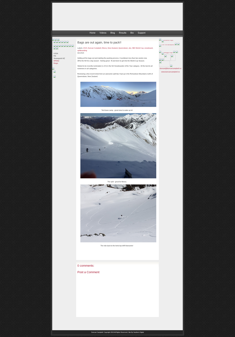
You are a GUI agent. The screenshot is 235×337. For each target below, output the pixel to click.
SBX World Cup (138, 48)
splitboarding (82, 50)
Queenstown (123, 48)
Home (92, 33)
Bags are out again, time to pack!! (99, 42)
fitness (104, 48)
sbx (130, 48)
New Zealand (113, 48)
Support (141, 33)
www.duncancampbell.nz (170, 72)
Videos (103, 33)
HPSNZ (56, 61)
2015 (85, 48)
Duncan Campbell (94, 48)
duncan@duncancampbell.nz (170, 68)
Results (122, 33)
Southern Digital (138, 332)
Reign (56, 63)
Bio (132, 33)
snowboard (148, 48)
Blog (112, 33)
